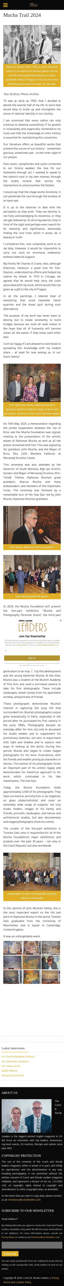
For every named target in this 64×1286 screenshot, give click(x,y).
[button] (32, 636)
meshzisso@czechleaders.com (48, 645)
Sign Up (32, 658)
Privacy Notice (22, 645)
